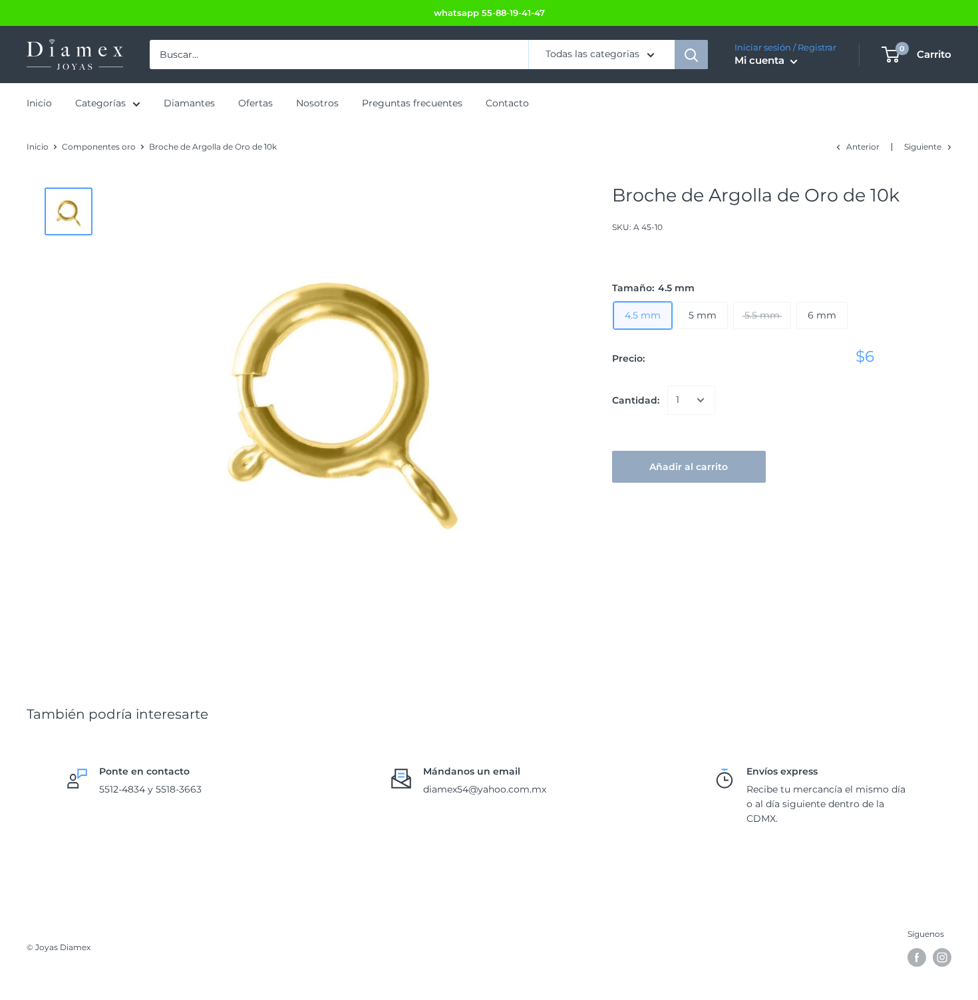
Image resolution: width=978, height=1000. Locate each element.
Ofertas (255, 104)
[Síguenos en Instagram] (942, 957)
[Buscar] (691, 54)
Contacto (507, 104)
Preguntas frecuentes (412, 104)
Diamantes (189, 104)
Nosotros (317, 104)
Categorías (100, 104)
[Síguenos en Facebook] (916, 957)
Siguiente (922, 147)
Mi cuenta (760, 61)
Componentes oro (99, 147)
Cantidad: (635, 400)
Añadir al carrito (688, 467)
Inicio (39, 104)
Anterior (863, 147)
